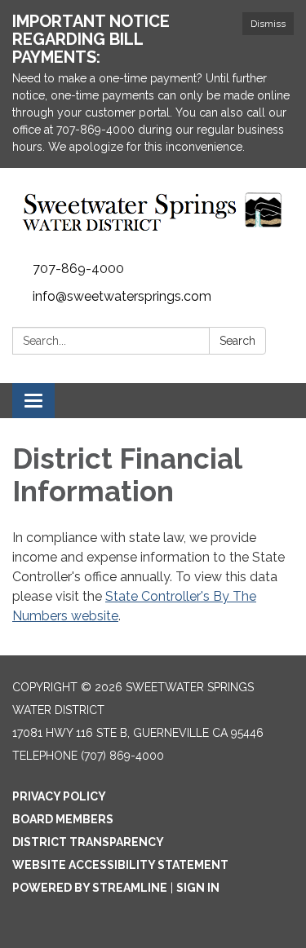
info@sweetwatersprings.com (122, 296)
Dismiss (268, 23)
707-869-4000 (78, 268)
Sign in (198, 887)
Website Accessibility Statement (120, 864)
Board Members (62, 819)
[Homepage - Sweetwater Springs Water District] (153, 211)
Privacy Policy (59, 796)
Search (237, 340)
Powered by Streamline (89, 887)
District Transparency (88, 842)
